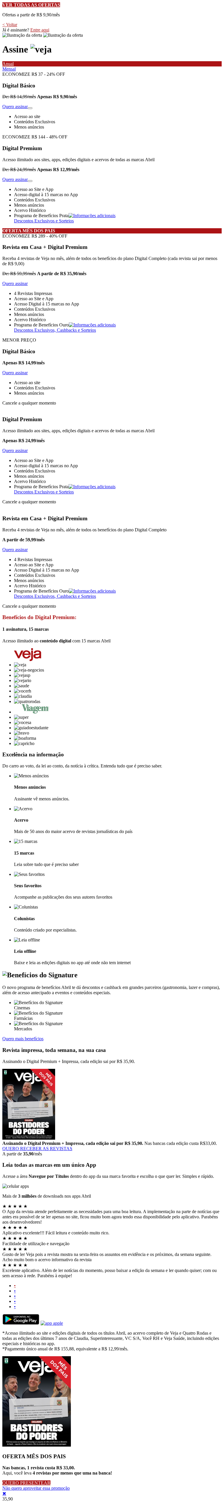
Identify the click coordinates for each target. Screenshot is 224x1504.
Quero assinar (15, 106)
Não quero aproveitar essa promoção (36, 1488)
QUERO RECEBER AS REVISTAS (37, 1148)
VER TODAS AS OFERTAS (31, 4)
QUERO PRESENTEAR (26, 1482)
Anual (8, 63)
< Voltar (9, 24)
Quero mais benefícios (22, 1038)
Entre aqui (39, 29)
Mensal (9, 68)
